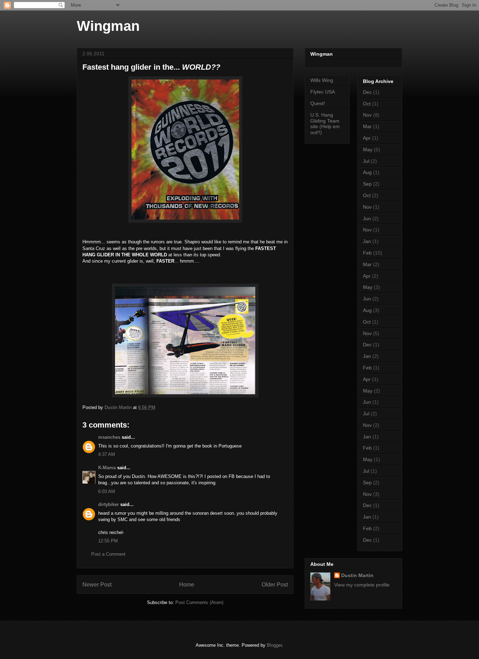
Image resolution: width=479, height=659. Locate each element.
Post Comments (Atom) (199, 602)
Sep (367, 184)
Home (186, 585)
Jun (367, 218)
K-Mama (107, 467)
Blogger (274, 645)
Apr (367, 138)
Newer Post (97, 585)
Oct (367, 103)
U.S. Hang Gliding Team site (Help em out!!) (325, 123)
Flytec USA (322, 92)
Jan (367, 241)
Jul (366, 161)
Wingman (108, 26)
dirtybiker (108, 504)
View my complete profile (362, 585)
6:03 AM (106, 491)
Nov (367, 115)
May (367, 149)
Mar (367, 126)
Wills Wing (321, 80)
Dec (367, 92)
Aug (367, 172)
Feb (367, 253)
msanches (109, 437)
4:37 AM (106, 454)
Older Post (275, 585)
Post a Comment (108, 554)
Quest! (317, 103)
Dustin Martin (357, 575)
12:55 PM (108, 540)
